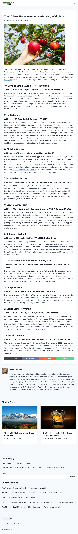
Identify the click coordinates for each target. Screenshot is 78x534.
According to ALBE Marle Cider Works (51, 93)
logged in (15, 463)
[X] (7, 518)
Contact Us (13, 524)
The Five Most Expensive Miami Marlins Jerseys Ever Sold (24, 488)
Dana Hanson (10, 20)
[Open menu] (74, 3)
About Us (5, 524)
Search (4, 473)
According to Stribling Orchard (24, 170)
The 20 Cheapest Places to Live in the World (18, 498)
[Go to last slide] (4, 425)
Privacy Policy (22, 524)
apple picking (13, 69)
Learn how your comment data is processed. (49, 467)
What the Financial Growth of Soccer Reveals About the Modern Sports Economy (32, 493)
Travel (6, 13)
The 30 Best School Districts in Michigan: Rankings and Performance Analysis (31, 507)
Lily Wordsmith (49, 438)
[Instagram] (10, 518)
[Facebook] (3, 518)
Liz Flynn (8, 438)
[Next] (74, 425)
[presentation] (19, 417)
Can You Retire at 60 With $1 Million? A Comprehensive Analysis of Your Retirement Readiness (37, 502)
